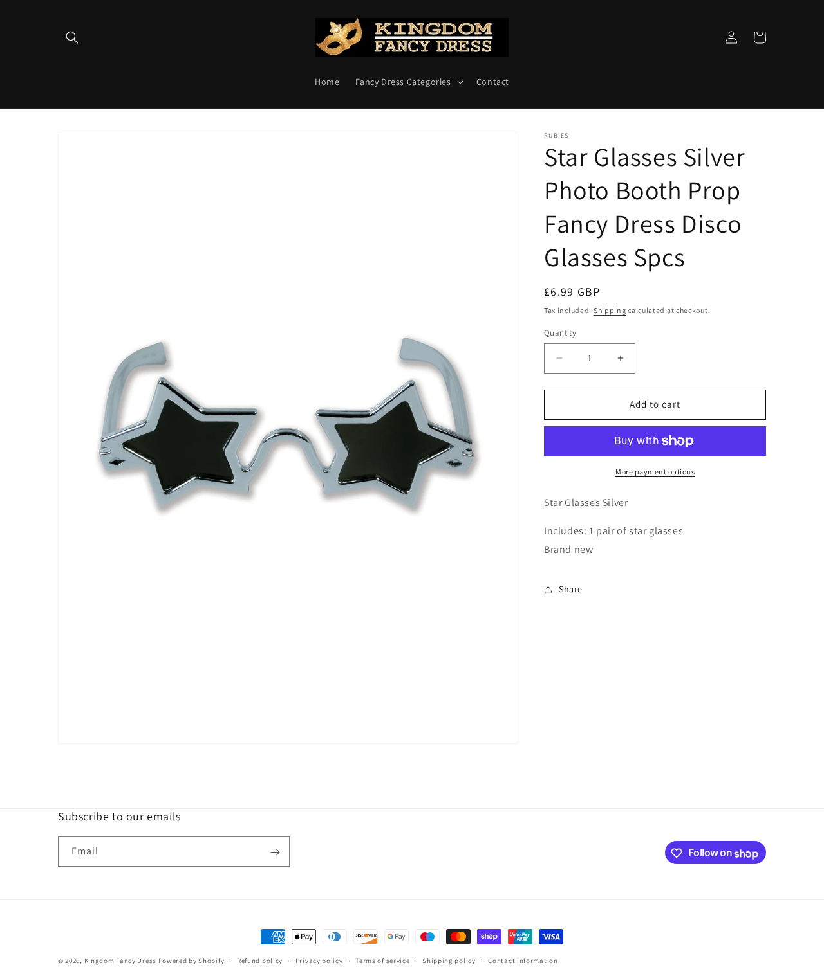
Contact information (522, 960)
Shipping (610, 310)
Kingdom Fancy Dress (120, 960)
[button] (72, 37)
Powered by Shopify (191, 960)
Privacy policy (319, 960)
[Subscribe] (275, 852)
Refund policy (260, 960)
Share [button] (571, 589)
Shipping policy (449, 960)
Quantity (560, 332)
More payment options (655, 471)
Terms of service (382, 960)
